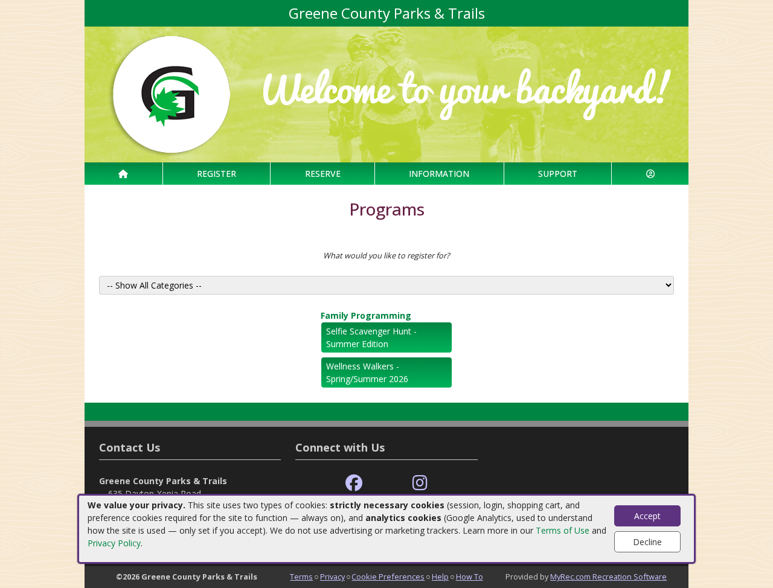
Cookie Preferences (388, 576)
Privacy (332, 576)
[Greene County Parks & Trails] (386, 93)
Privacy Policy (114, 543)
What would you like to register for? (386, 255)
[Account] (650, 173)
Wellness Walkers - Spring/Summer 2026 (367, 372)
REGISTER (216, 173)
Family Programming (366, 315)
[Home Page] (123, 173)
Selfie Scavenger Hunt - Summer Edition (371, 337)
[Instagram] (420, 483)
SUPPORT (557, 173)
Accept (647, 516)
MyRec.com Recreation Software (608, 576)
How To (469, 576)
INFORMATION (439, 173)
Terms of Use (562, 530)
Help (440, 576)
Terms (301, 576)
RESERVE (323, 173)
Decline (647, 542)
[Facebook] (353, 483)
